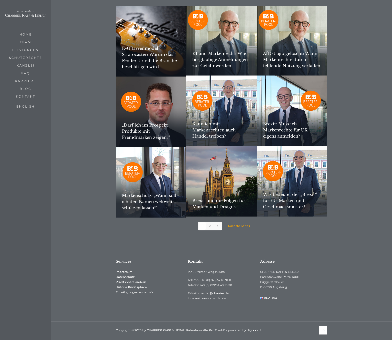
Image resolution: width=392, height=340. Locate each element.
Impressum (124, 272)
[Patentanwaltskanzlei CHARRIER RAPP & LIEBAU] (25, 15)
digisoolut (254, 330)
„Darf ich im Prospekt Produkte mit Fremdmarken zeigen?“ (146, 131)
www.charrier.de (214, 298)
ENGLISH (25, 106)
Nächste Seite (238, 226)
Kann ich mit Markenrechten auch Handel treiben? (214, 130)
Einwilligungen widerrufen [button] (136, 292)
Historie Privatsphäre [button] (131, 287)
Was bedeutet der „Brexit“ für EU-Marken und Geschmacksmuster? (290, 200)
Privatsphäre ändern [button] (131, 282)
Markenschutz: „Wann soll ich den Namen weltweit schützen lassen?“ (149, 201)
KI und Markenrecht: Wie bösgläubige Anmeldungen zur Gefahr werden (220, 59)
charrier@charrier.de (213, 293)
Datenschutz (125, 277)
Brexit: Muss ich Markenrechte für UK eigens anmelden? (285, 130)
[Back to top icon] (323, 330)
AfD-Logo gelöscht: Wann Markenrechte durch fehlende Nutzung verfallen (291, 59)
